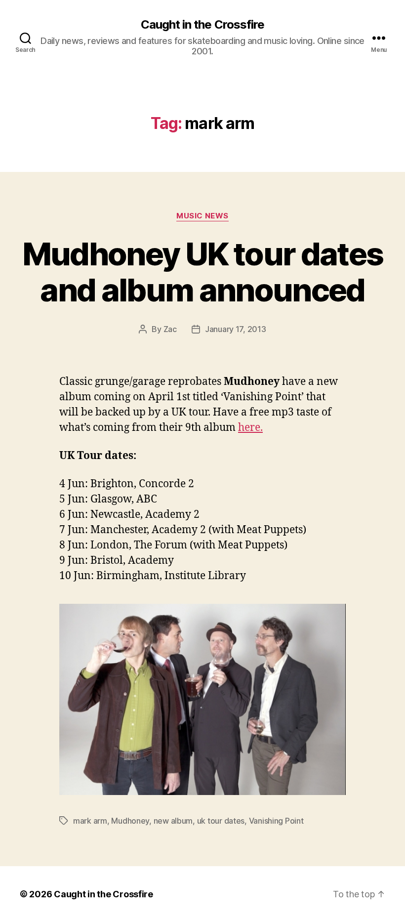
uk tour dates (221, 821)
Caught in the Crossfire (202, 25)
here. (250, 427)
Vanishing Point (276, 821)
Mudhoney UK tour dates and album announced (202, 272)
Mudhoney (130, 821)
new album (173, 821)
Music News (202, 215)
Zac (170, 329)
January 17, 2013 (235, 329)
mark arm (90, 821)
